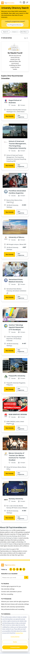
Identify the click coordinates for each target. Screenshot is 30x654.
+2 (7, 293)
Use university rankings (7, 589)
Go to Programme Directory (14, 25)
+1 (9, 469)
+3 (13, 202)
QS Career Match (5, 549)
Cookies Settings (15, 636)
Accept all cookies (15, 647)
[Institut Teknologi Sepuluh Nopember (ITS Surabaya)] (6, 326)
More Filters (24, 32)
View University (9, 116)
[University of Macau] (6, 238)
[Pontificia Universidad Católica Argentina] (6, 191)
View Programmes (21, 116)
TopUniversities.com (6, 530)
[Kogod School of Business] (6, 101)
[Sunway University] (6, 499)
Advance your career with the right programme (15, 601)
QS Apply (9, 544)
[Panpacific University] (6, 376)
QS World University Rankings (8, 536)
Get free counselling (7, 594)
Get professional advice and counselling (12, 609)
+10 (13, 424)
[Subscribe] (26, 577)
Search (5, 32)
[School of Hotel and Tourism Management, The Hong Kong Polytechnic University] (6, 142)
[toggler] (27, 2)
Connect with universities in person (11, 591)
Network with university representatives (12, 607)
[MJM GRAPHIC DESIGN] (6, 415)
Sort (25, 38)
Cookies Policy (19, 633)
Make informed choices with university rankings (15, 604)
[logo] (7, 2)
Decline (15, 642)
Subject (14, 32)
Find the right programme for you (11, 586)
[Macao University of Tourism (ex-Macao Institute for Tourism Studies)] (6, 454)
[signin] (24, 2)
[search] (21, 2)
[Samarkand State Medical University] (6, 280)
